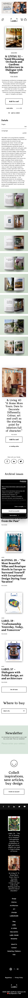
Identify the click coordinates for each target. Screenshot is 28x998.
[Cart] (25, 19)
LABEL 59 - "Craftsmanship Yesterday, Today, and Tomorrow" (12, 625)
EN (17, 969)
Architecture (14, 905)
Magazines (14, 53)
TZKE (19, 993)
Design (14, 899)
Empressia (14, 993)
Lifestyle (14, 912)
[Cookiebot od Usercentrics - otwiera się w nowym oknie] (20, 482)
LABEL (14, 925)
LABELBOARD (14, 916)
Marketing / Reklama (14, 951)
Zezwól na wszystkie (14, 511)
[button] (14, 711)
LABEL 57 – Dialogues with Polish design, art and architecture (12, 673)
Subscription (14, 932)
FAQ (14, 954)
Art (14, 909)
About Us (14, 944)
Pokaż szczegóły (19, 506)
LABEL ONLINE (14, 935)
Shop (14, 921)
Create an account (14, 792)
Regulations (8, 977)
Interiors (14, 902)
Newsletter (14, 939)
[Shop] (22, 19)
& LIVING (14, 928)
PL (14, 969)
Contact (14, 948)
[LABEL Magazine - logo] (14, 21)
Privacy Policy (19, 977)
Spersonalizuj (13, 515)
